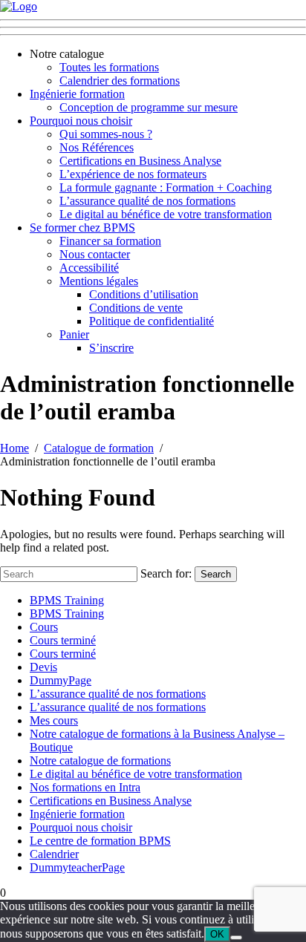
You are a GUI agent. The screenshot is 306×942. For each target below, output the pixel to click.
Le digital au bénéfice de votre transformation (165, 214)
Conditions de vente (136, 307)
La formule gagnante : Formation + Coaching (165, 187)
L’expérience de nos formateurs (132, 174)
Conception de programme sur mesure (148, 107)
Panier (74, 334)
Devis (43, 667)
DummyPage (60, 680)
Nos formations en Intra (85, 787)
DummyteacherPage (77, 867)
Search (216, 574)
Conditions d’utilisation (143, 294)
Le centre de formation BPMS (100, 840)
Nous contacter (94, 254)
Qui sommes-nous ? (105, 134)
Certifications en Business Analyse (140, 160)
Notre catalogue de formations (100, 760)
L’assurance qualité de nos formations (147, 200)
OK (217, 934)
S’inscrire (111, 347)
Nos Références (96, 147)
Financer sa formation (110, 241)
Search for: (166, 573)
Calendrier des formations (119, 80)
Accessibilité (89, 267)
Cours (44, 627)
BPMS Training (67, 600)
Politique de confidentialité (151, 321)
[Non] (236, 937)
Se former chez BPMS (82, 227)
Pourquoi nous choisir (81, 120)
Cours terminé (63, 640)
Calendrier (54, 854)
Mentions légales (98, 281)
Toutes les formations (109, 67)
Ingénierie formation (77, 94)
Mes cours (54, 720)
